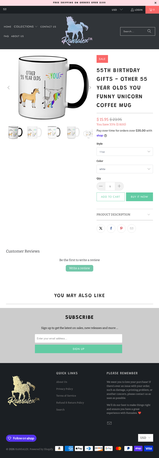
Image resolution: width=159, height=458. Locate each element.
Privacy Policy (64, 388)
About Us (61, 381)
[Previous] (9, 87)
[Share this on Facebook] (111, 228)
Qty (99, 178)
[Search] (149, 31)
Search (60, 409)
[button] (26, 27)
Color (100, 161)
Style (100, 143)
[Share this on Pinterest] (121, 228)
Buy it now (139, 197)
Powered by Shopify (41, 449)
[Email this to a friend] (131, 228)
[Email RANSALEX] (4, 9)
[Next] (90, 87)
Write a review (79, 268)
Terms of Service (66, 395)
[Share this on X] (101, 228)
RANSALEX (22, 449)
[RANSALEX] (76, 31)
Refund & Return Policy (70, 402)
